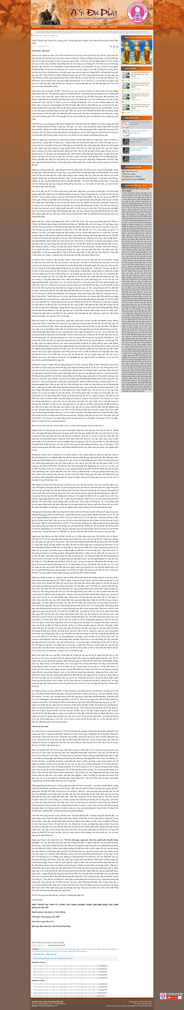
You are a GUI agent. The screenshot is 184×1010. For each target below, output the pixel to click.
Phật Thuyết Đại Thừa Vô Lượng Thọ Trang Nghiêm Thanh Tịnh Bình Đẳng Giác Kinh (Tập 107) (65, 972)
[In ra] (114, 46)
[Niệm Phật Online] (136, 64)
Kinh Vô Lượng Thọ (51, 36)
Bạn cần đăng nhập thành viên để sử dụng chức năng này (53, 958)
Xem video (127, 80)
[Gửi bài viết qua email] (111, 46)
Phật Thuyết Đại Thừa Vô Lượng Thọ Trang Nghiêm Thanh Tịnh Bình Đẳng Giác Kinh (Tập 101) (65, 990)
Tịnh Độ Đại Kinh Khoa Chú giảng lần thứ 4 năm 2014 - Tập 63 (140, 85)
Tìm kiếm (94, 27)
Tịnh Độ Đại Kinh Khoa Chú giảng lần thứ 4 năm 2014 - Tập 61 (140, 106)
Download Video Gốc (79, 27)
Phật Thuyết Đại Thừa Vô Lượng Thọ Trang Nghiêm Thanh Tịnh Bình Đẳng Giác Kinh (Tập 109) (65, 966)
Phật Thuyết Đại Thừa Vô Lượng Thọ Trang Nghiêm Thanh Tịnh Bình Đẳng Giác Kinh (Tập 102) (65, 987)
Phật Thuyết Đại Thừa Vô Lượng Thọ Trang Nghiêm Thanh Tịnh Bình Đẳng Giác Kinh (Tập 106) (65, 975)
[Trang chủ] (32, 36)
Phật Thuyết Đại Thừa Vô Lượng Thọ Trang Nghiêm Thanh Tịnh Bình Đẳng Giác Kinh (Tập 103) (65, 984)
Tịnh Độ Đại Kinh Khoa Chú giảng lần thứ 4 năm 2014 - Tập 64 (140, 74)
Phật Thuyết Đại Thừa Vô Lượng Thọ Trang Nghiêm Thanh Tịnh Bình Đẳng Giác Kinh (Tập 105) (65, 978)
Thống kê (113, 27)
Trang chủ (36, 27)
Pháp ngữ (48, 27)
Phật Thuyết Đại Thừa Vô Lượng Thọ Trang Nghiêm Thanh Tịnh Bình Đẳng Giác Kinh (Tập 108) (65, 969)
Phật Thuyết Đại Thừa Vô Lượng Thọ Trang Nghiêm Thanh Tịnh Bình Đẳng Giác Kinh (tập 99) (65, 996)
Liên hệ (103, 27)
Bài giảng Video (61, 27)
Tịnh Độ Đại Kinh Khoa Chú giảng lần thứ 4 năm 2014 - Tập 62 (140, 96)
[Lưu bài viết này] (117, 46)
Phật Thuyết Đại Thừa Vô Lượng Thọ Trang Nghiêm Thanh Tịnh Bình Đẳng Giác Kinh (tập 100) (65, 993)
